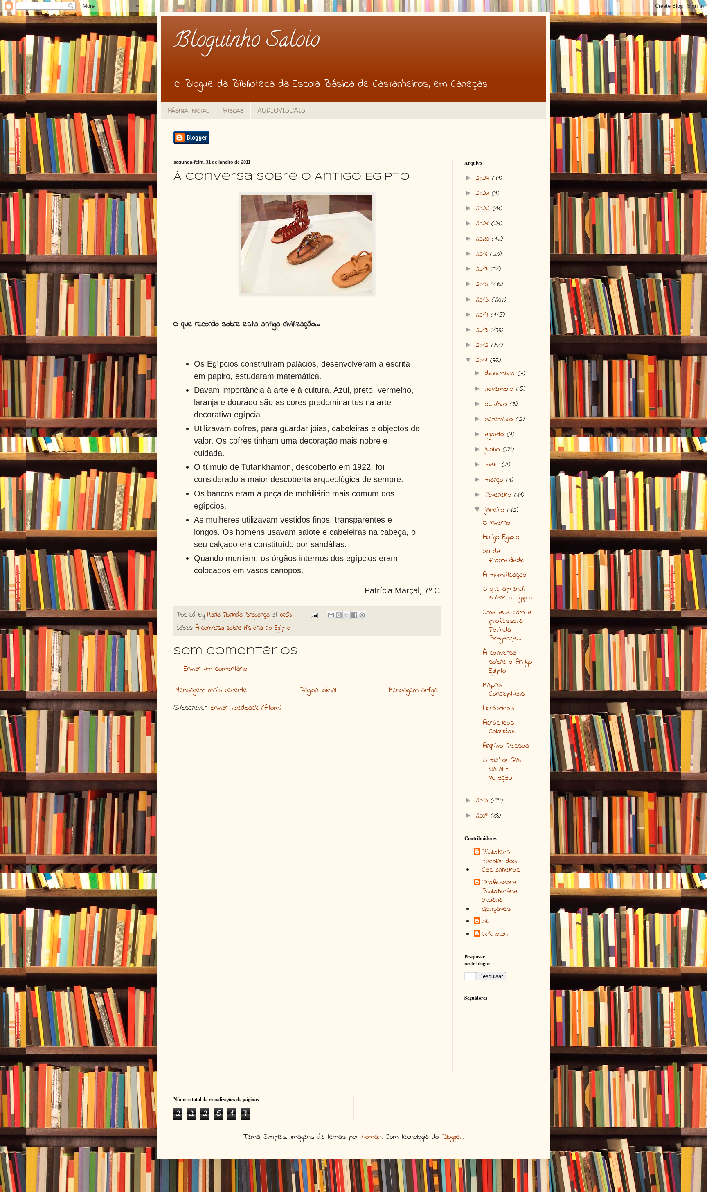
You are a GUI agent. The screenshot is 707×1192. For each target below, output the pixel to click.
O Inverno (497, 523)
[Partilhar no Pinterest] (362, 615)
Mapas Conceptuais (504, 690)
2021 (483, 224)
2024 (484, 178)
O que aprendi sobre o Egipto (508, 594)
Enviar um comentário (216, 669)
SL (485, 921)
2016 (483, 284)
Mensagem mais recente (211, 690)
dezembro (501, 373)
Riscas (233, 110)
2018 (483, 254)
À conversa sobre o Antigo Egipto (507, 662)
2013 (483, 330)
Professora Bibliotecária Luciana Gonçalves (500, 896)
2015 (484, 300)
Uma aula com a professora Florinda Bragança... (507, 625)
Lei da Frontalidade (503, 556)
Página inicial (188, 110)
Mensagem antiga (413, 690)
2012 (483, 345)
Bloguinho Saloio (246, 42)
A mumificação (505, 575)
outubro (497, 404)
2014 (483, 315)
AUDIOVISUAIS (281, 110)
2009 (483, 816)
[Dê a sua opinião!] (339, 615)
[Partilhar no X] (346, 615)
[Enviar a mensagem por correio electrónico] (313, 615)
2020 (484, 239)
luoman (371, 1137)
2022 (484, 208)
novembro (500, 389)
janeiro (496, 510)
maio (493, 465)
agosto (496, 434)
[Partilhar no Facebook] (354, 615)
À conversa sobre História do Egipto (242, 628)
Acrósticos (498, 708)
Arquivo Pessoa (506, 746)
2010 (483, 800)
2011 (483, 360)
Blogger (452, 1137)
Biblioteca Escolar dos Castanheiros (501, 861)
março (495, 480)
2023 (484, 193)
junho (494, 449)
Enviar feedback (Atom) (246, 708)
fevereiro (499, 495)
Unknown (495, 934)
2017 (483, 269)
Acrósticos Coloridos (499, 727)
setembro (500, 419)
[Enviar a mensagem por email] (331, 615)
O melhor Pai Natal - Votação (502, 769)
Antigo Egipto (501, 537)
